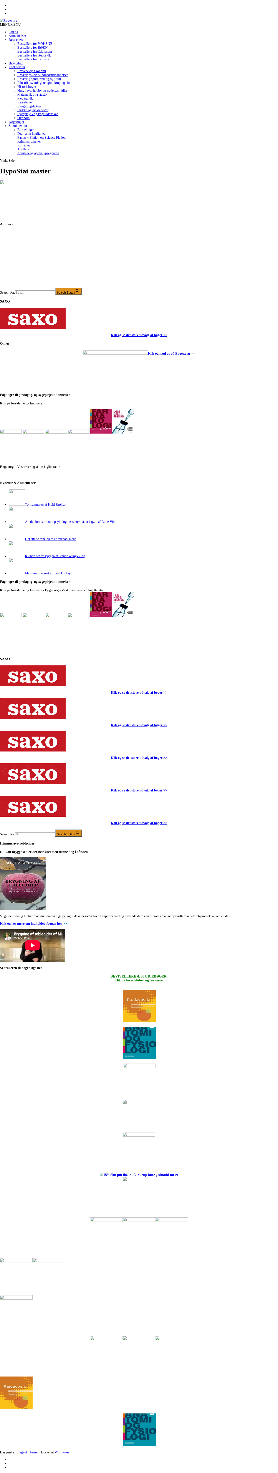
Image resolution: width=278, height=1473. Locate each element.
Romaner (23, 145)
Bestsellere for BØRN (32, 47)
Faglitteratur (17, 67)
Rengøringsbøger (29, 106)
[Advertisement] (32, 260)
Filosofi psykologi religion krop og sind (44, 83)
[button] (10, 24)
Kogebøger (16, 122)
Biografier (16, 63)
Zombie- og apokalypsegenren (38, 153)
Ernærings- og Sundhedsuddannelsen (42, 75)
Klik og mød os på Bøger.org (169, 353)
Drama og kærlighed (31, 133)
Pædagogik (25, 98)
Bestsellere (16, 40)
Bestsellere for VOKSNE (34, 43)
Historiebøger (26, 86)
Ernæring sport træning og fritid (39, 79)
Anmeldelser (17, 36)
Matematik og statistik (32, 94)
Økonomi (23, 118)
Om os (13, 32)
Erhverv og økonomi (31, 71)
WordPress (62, 1452)
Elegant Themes (28, 1452)
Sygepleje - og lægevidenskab (37, 114)
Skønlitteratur (18, 126)
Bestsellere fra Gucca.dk (34, 55)
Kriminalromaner (29, 141)
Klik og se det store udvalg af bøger (136, 335)
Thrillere (23, 149)
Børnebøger (25, 129)
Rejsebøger (25, 102)
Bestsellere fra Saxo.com (34, 59)
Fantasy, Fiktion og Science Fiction (41, 137)
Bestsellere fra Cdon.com (34, 51)
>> (164, 335)
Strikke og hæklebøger (32, 110)
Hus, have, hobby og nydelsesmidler (42, 90)
